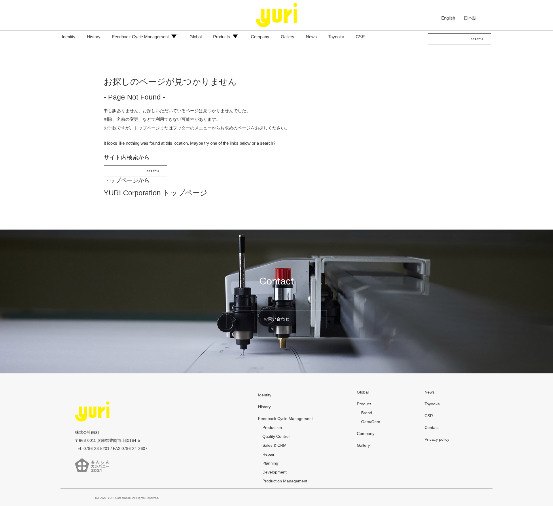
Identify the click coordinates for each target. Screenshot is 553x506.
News (311, 36)
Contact (276, 281)
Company (260, 36)
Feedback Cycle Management (140, 36)
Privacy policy (437, 439)
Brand (366, 412)
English (448, 17)
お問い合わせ (276, 318)
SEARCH (477, 39)
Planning (270, 463)
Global (196, 36)
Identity (68, 36)
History (94, 36)
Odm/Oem (370, 421)
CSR (360, 36)
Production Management (284, 481)
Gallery (287, 36)
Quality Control (275, 436)
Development (274, 472)
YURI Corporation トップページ (155, 193)
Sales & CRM (274, 445)
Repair (268, 454)
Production (272, 427)
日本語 (470, 17)
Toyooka (336, 36)
